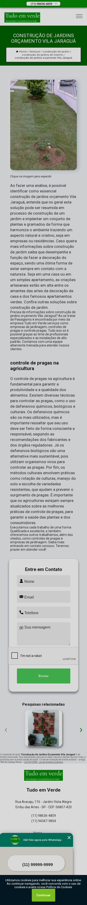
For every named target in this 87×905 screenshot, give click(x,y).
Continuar (43, 895)
